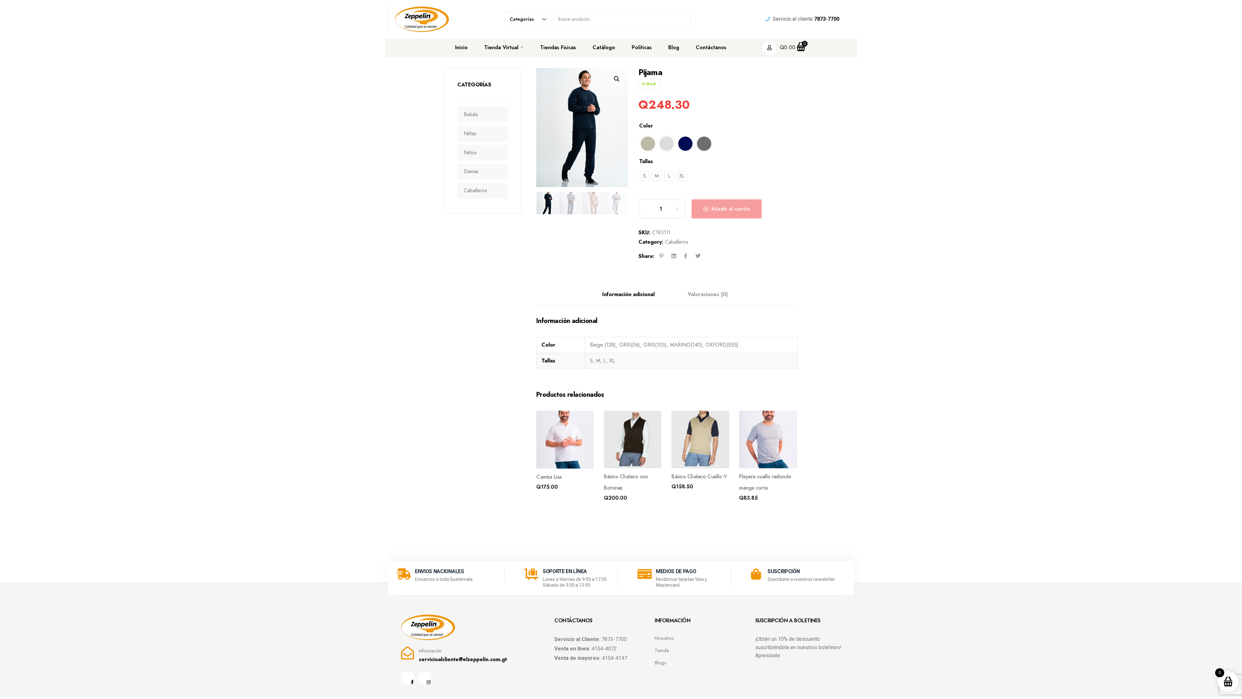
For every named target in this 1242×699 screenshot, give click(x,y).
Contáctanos (711, 47)
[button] (617, 79)
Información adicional (628, 294)
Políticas (642, 47)
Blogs (660, 663)
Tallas (646, 161)
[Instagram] (424, 677)
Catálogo (604, 47)
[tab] (628, 294)
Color (646, 125)
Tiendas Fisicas (558, 47)
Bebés (471, 114)
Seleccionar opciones (561, 488)
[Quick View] (584, 420)
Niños (470, 152)
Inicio (461, 47)
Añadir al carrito (730, 209)
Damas (471, 171)
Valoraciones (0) (708, 294)
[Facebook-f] (408, 677)
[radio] (648, 144)
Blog (673, 47)
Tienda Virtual (501, 47)
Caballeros (475, 190)
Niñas (470, 133)
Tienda (662, 650)
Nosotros (664, 638)
